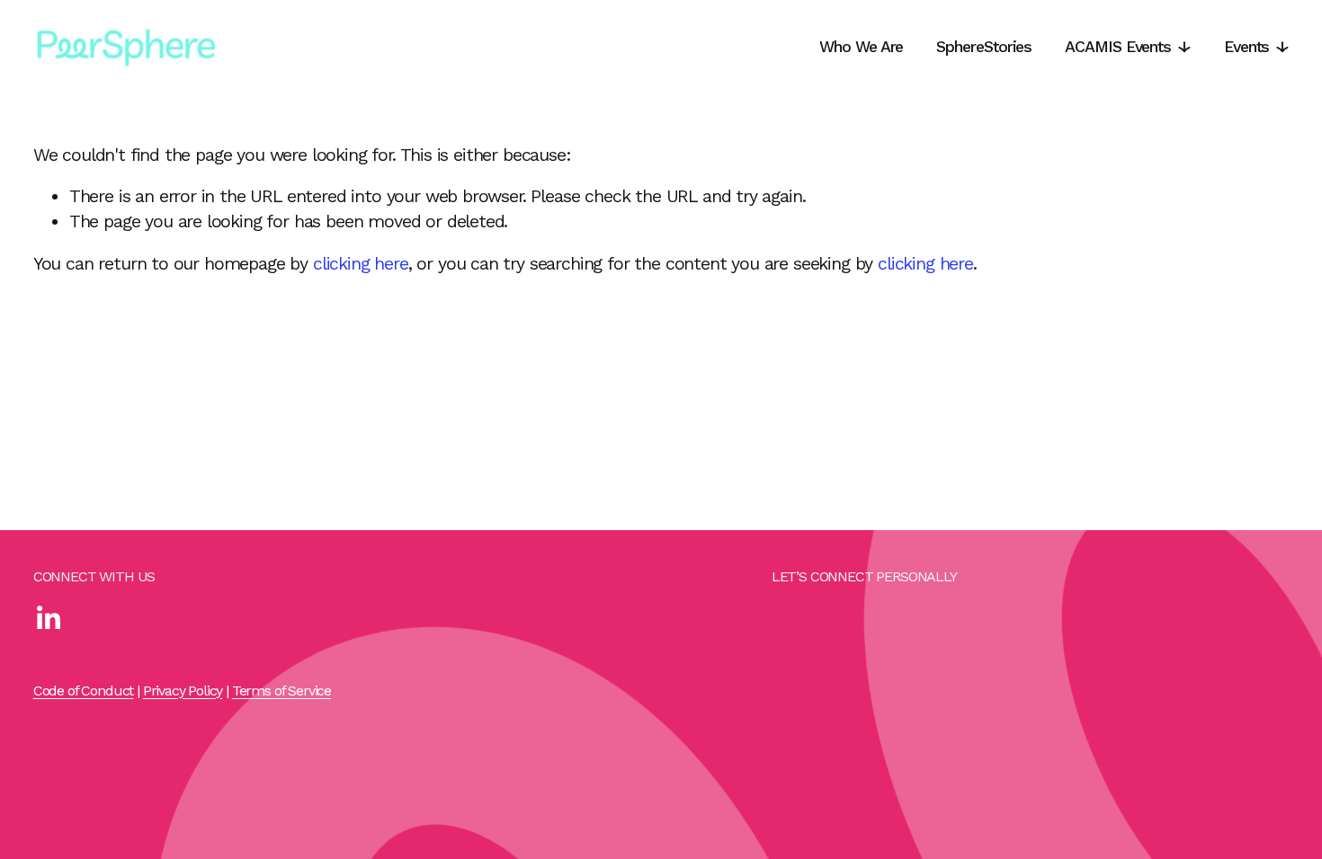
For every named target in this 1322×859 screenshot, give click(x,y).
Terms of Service (281, 690)
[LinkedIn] (47, 618)
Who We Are (861, 46)
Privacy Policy (183, 690)
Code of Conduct (83, 690)
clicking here (360, 263)
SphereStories (984, 46)
